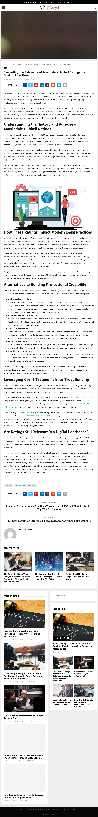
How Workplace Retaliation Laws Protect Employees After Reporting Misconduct (22, 634)
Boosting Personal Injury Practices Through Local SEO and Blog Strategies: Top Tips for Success (49, 508)
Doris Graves (10, 79)
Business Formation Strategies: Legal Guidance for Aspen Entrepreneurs (49, 520)
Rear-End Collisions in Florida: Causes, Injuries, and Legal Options (23, 796)
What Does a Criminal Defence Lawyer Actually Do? (83, 674)
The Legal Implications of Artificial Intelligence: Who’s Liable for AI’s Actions (48, 576)
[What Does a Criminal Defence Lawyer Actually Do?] (24, 698)
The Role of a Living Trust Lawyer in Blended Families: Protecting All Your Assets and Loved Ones (17, 578)
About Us (70, 2)
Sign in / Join (47, 2)
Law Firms (8, 485)
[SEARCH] (91, 595)
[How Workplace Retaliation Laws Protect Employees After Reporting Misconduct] (24, 614)
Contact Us (60, 2)
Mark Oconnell (11, 800)
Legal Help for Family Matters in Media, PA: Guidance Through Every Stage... (24, 756)
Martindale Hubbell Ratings (25, 485)
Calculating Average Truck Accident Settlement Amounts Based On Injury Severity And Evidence (23, 676)
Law (5, 68)
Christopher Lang (12, 639)
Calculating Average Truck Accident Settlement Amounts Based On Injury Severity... (62, 676)
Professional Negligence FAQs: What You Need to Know (78, 576)
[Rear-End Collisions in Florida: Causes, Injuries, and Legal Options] (24, 778)
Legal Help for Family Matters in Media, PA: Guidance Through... (62, 702)
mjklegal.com (74, 809)
